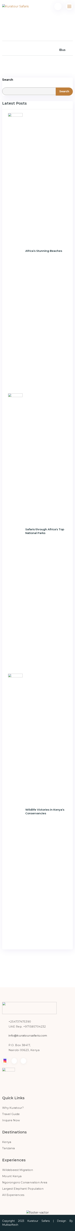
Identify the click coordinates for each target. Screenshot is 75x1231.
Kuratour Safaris (38, 1221)
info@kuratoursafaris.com (28, 1035)
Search (7, 79)
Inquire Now (11, 1120)
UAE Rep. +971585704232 (27, 1026)
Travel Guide (11, 1114)
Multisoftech (10, 1224)
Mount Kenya (11, 1176)
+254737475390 (20, 1021)
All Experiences (13, 1195)
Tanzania (8, 1148)
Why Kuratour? (13, 1107)
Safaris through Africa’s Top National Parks (44, 531)
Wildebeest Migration (17, 1170)
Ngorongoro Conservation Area (24, 1182)
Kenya (6, 1142)
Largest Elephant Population (23, 1188)
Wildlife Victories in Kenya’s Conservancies (44, 811)
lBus (62, 50)
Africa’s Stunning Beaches (43, 251)
